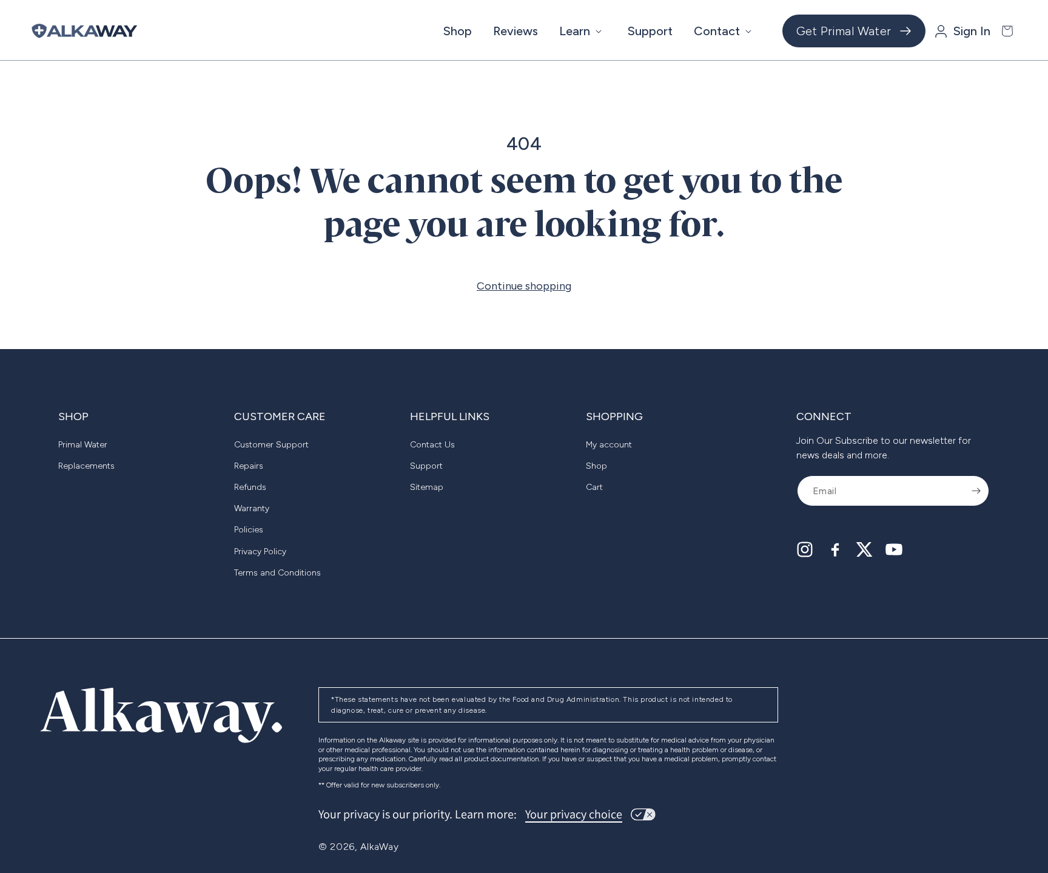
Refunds (250, 487)
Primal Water (82, 445)
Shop (596, 466)
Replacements (86, 466)
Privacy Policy (260, 551)
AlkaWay (379, 846)
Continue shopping (524, 286)
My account (609, 445)
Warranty (251, 508)
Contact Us (432, 445)
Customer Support (271, 445)
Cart (594, 487)
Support (426, 466)
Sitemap (426, 487)
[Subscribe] (975, 491)
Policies (248, 530)
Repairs (248, 466)
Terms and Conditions (277, 573)
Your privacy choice (573, 814)
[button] (582, 31)
